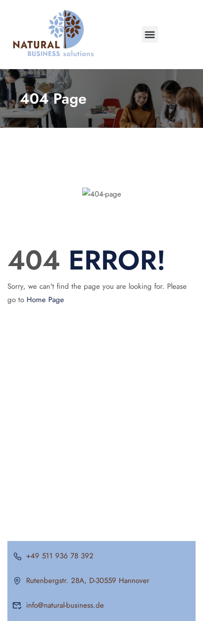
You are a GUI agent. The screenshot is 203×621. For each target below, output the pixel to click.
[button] (150, 34)
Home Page (45, 299)
